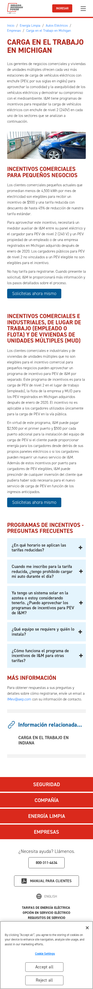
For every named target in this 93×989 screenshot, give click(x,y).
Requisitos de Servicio (46, 918)
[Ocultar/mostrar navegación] (83, 8)
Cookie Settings (45, 954)
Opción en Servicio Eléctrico (46, 913)
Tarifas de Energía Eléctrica (46, 907)
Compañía (47, 800)
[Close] (87, 928)
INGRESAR (62, 8)
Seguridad (46, 784)
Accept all (44, 967)
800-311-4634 (46, 862)
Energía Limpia (46, 816)
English (50, 896)
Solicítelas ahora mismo (34, 293)
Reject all (44, 980)
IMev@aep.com (19, 699)
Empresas (46, 831)
